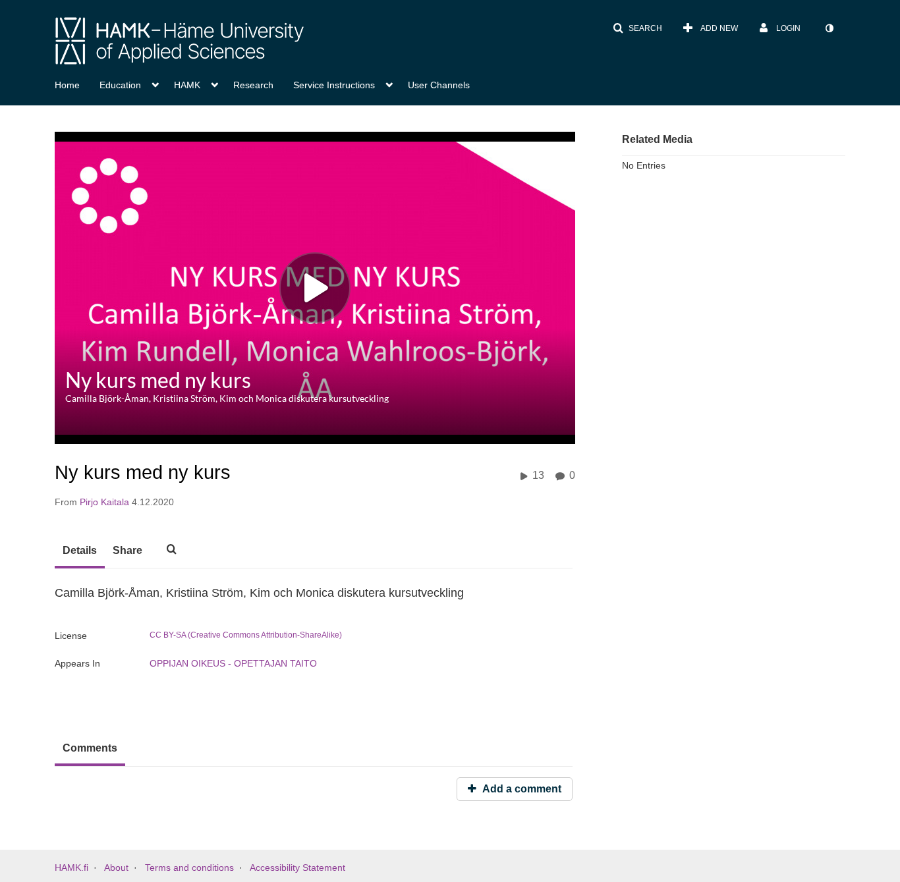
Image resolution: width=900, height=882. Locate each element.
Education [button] (120, 85)
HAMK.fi (71, 867)
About (116, 867)
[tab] (80, 551)
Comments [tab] (90, 748)
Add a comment (520, 788)
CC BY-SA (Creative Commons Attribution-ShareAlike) (246, 635)
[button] (637, 28)
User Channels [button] (439, 85)
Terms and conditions (189, 867)
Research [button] (253, 85)
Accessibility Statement (297, 867)
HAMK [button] (187, 85)
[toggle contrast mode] (828, 28)
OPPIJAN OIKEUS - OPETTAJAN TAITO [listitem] (233, 663)
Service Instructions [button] (334, 85)
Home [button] (67, 85)
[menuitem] (77, 84)
